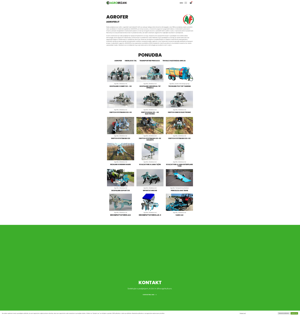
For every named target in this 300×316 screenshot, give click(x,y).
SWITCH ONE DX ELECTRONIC (179, 112)
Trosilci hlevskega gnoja (174, 61)
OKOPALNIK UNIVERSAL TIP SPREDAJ (150, 87)
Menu (182, 3)
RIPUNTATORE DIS (150, 190)
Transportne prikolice (149, 61)
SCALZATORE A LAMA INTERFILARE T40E (179, 165)
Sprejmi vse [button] (294, 313)
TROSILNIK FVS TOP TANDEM (179, 86)
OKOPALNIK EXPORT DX (120, 190)
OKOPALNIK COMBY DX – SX (120, 86)
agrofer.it (112, 21)
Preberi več (243, 313)
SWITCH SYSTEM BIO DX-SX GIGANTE (150, 139)
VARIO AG (179, 215)
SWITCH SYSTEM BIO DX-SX (120, 112)
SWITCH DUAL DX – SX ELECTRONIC (150, 113)
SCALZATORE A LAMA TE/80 (150, 164)
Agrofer (118, 61)
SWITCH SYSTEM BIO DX (120, 138)
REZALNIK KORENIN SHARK (120, 164)
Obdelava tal (131, 61)
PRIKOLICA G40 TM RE (179, 190)
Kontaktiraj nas (149, 295)
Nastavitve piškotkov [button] (284, 313)
